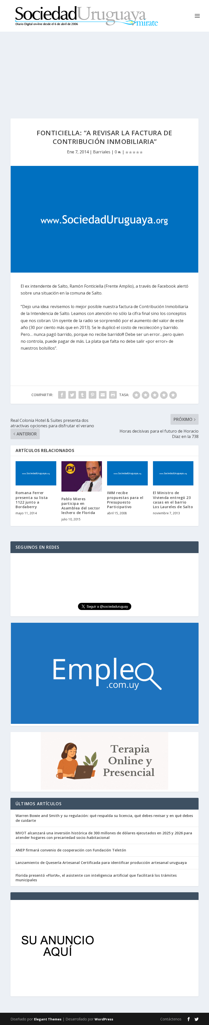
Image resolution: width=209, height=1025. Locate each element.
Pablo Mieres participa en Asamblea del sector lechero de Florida (80, 505)
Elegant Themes (47, 1019)
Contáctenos (170, 1019)
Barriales (101, 152)
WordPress (104, 1019)
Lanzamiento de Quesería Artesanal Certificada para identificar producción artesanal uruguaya (101, 862)
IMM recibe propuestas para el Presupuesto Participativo (125, 499)
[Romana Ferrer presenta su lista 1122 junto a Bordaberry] (36, 473)
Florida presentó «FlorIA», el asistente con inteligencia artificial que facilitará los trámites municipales (96, 877)
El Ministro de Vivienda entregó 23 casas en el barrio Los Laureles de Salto (173, 499)
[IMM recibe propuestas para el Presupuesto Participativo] (127, 473)
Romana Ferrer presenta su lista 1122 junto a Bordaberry (32, 499)
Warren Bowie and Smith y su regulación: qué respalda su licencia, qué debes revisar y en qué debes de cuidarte (104, 818)
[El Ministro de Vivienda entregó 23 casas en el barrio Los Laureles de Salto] (173, 473)
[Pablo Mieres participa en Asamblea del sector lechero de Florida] (81, 476)
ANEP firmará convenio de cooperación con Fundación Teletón (71, 850)
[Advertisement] (104, 70)
